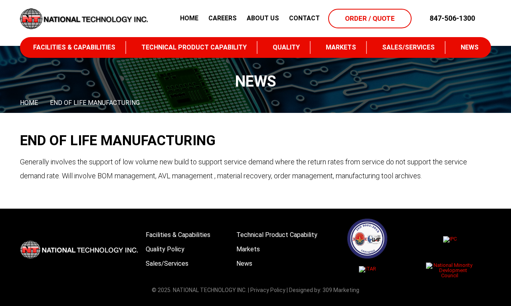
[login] (485, 18)
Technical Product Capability (194, 47)
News (470, 47)
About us (263, 18)
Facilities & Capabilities (74, 47)
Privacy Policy (267, 290)
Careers (222, 18)
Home (189, 18)
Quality (286, 47)
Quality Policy (165, 249)
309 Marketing (341, 290)
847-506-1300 (452, 18)
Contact (304, 18)
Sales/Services (408, 47)
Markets (341, 47)
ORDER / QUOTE (370, 18)
